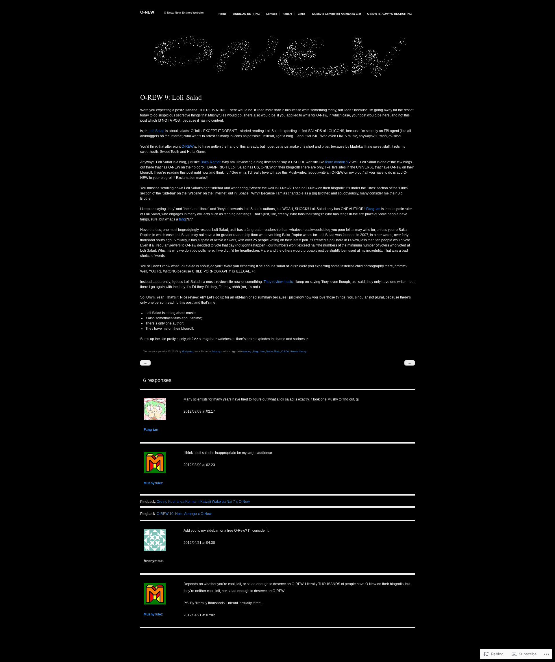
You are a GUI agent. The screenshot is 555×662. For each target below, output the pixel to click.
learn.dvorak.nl (337, 162)
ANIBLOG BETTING (246, 13)
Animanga (216, 351)
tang (182, 219)
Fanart (287, 13)
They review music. (279, 282)
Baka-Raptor (210, 162)
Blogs (256, 351)
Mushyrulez (187, 351)
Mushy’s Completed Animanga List (336, 13)
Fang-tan (373, 209)
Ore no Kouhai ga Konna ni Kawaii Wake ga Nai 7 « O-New (203, 502)
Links (302, 13)
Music (277, 351)
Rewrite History (298, 351)
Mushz (269, 351)
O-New (147, 12)
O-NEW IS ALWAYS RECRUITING (389, 13)
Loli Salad (156, 131)
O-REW (187, 146)
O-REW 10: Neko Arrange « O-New (184, 514)
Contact (271, 13)
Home (223, 13)
